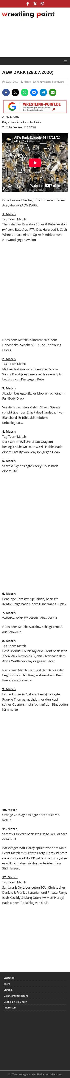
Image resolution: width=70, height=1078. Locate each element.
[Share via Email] (52, 92)
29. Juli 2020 (12, 81)
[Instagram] (42, 4)
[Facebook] (27, 4)
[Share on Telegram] (43, 92)
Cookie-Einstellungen (15, 1001)
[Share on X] (15, 92)
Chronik (8, 989)
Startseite (9, 977)
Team (7, 983)
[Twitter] (35, 4)
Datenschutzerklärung (16, 995)
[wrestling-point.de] (28, 18)
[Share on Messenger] (34, 92)
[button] (65, 61)
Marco (27, 81)
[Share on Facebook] (6, 92)
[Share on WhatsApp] (24, 92)
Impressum (10, 1007)
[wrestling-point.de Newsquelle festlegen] (35, 112)
